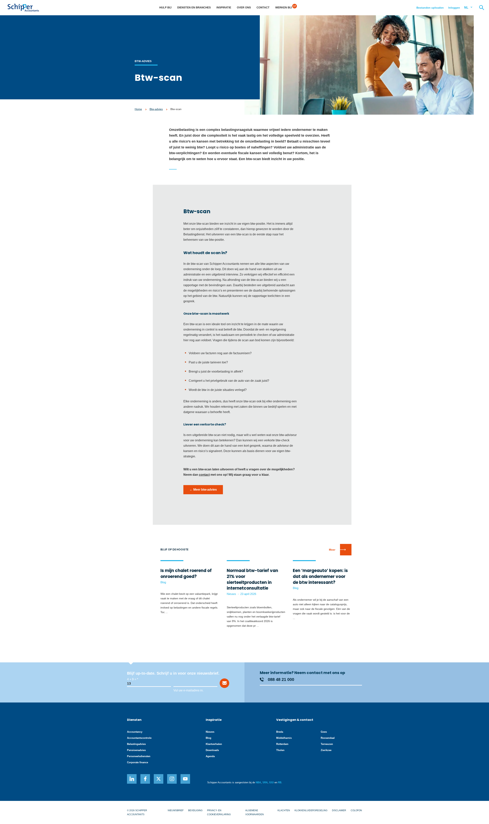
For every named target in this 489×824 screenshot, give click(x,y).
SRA (265, 782)
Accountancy (134, 731)
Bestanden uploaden (430, 7)
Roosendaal (328, 737)
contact (204, 474)
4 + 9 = (131, 679)
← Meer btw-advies (203, 489)
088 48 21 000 (281, 679)
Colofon (356, 810)
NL (466, 7)
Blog (208, 737)
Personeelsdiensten (138, 756)
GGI (271, 782)
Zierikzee (326, 750)
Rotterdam (282, 744)
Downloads (212, 750)
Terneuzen (327, 744)
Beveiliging (195, 810)
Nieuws (210, 731)
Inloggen (454, 7)
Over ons (244, 7)
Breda (279, 731)
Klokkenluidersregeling (311, 810)
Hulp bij (165, 7)
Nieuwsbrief (176, 810)
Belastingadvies (136, 744)
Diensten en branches (194, 7)
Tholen (280, 750)
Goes (324, 731)
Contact (263, 7)
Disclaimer (339, 810)
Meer (332, 549)
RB (279, 782)
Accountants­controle (139, 737)
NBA (258, 782)
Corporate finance (137, 762)
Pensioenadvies (136, 750)
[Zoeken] (481, 7)
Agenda (210, 756)
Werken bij (283, 7)
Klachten (284, 810)
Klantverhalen (214, 744)
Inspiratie (223, 7)
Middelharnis (284, 737)
